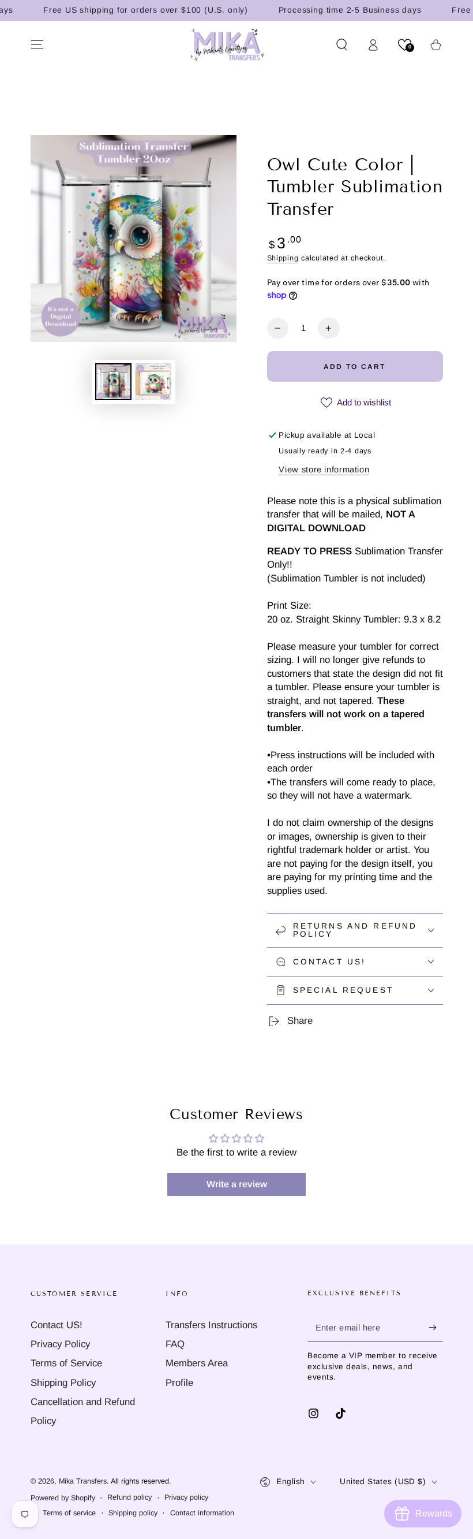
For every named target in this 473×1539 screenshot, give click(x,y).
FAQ (175, 1344)
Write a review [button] (237, 1184)
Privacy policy (186, 1497)
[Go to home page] (227, 44)
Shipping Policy (63, 1382)
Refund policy (129, 1497)
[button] (342, 44)
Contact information (202, 1513)
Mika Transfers (83, 1481)
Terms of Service (66, 1363)
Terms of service (69, 1513)
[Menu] (37, 44)
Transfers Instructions (211, 1325)
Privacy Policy (60, 1344)
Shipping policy (132, 1513)
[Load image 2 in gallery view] (153, 381)
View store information (324, 469)
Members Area (197, 1363)
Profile (179, 1382)
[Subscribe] (435, 1327)
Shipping (283, 258)
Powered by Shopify (63, 1498)
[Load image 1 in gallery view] (113, 381)
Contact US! (56, 1325)
